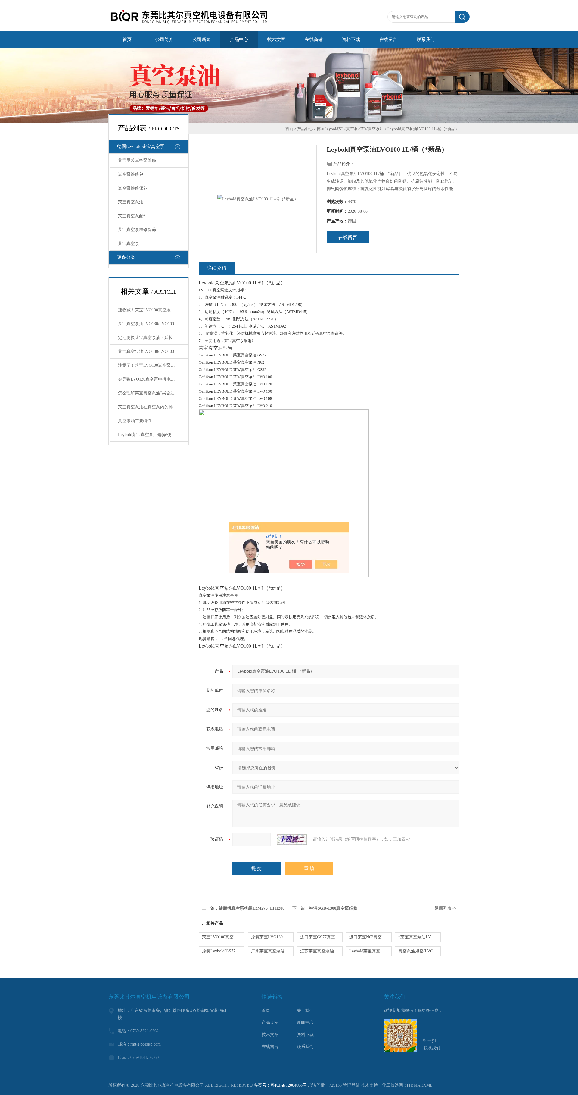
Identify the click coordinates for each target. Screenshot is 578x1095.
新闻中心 (305, 1022)
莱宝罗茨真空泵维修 (137, 160)
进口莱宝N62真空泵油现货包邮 (370, 937)
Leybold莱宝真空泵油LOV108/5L (370, 951)
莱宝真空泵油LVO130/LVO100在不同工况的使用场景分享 (153, 324)
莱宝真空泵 (128, 243)
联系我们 (305, 1046)
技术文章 (270, 1034)
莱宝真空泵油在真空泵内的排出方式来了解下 (153, 407)
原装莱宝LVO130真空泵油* (272, 937)
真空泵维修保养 (133, 188)
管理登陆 (351, 1085)
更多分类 (126, 257)
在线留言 (347, 237)
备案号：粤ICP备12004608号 (280, 1085)
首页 (289, 129)
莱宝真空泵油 (130, 202)
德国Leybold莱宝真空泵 (140, 146)
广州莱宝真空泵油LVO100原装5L (272, 951)
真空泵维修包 (130, 174)
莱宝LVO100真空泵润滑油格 (223, 937)
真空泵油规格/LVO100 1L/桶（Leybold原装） (419, 951)
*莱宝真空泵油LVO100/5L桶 (419, 937)
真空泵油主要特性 (135, 421)
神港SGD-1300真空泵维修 (333, 908)
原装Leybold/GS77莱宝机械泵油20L (223, 951)
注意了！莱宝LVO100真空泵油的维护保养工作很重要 (153, 365)
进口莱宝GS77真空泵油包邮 (321, 937)
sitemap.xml (418, 1085)
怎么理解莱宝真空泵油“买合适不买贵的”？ (153, 393)
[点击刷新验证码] (292, 839)
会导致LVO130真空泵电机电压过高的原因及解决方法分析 (153, 379)
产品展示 (270, 1022)
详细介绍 (216, 268)
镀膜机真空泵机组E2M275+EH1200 (251, 908)
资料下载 (305, 1034)
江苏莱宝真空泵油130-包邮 (321, 951)
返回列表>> (445, 908)
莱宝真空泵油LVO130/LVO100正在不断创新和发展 (153, 351)
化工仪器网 (392, 1085)
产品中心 (305, 129)
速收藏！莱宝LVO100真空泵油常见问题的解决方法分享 (153, 310)
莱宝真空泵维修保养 (137, 229)
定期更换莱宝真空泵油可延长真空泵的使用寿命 (153, 337)
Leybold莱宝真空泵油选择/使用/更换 (151, 434)
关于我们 (305, 1010)
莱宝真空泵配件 (133, 216)
